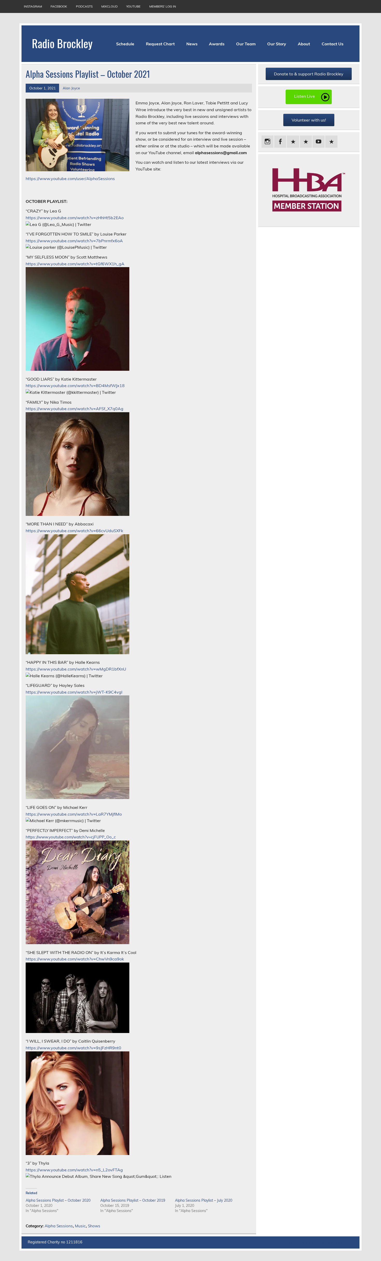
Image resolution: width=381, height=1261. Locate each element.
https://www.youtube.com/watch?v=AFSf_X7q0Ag (74, 408)
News (191, 43)
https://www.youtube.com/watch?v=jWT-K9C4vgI (74, 692)
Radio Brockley (62, 43)
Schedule (125, 43)
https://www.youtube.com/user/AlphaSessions (70, 178)
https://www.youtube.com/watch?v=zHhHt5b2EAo (75, 217)
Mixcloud (109, 6)
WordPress (320, 1242)
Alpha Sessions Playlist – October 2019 (132, 1200)
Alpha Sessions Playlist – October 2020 (58, 1200)
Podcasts (84, 6)
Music (80, 1225)
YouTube (133, 6)
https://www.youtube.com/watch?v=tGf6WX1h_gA (75, 263)
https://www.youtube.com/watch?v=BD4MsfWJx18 (75, 385)
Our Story (276, 43)
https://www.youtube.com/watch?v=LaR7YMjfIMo (74, 814)
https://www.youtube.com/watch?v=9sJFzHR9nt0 (73, 1047)
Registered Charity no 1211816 (55, 1242)
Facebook (59, 6)
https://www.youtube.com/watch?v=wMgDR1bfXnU (76, 669)
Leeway (345, 1242)
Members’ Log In (162, 6)
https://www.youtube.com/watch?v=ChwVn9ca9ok (75, 958)
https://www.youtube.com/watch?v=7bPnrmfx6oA (74, 240)
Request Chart (160, 43)
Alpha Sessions (59, 1225)
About (304, 43)
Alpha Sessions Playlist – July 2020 (203, 1200)
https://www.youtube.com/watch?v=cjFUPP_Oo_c (71, 837)
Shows (94, 1225)
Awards (216, 43)
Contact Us (332, 43)
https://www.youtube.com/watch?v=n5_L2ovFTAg (74, 1169)
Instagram (33, 6)
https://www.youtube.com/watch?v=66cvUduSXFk (74, 530)
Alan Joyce (71, 88)
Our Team (246, 43)
